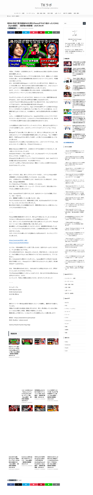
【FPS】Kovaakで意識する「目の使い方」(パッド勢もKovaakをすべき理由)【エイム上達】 (75, 262)
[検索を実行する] (84, 23)
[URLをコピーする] (56, 32)
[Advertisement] (27, 367)
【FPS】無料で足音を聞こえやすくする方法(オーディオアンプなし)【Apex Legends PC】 (75, 251)
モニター (67, 323)
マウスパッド (68, 320)
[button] (11, 32)
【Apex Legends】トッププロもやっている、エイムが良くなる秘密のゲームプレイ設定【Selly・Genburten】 (74, 240)
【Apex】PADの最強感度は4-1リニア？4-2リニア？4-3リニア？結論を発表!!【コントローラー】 (74, 152)
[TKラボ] (46, 6)
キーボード (67, 311)
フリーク (67, 314)
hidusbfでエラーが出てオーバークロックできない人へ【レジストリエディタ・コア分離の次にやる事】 (74, 181)
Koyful (19, 28)
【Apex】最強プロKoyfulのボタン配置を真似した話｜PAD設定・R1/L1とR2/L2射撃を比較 (74, 158)
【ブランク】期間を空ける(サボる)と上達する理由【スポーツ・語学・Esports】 (74, 256)
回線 (66, 326)
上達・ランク (68, 290)
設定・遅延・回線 (69, 284)
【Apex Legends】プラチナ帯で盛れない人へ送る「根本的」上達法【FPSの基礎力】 (74, 268)
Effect (66, 341)
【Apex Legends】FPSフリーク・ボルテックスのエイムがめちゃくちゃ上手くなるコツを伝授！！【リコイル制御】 (74, 187)
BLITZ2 (67, 302)
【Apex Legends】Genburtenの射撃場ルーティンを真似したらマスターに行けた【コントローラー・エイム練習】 (74, 175)
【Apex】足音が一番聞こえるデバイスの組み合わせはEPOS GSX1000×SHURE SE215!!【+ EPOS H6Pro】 (74, 246)
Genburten (67, 344)
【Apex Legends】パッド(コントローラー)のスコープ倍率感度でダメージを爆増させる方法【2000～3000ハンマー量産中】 (75, 193)
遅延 (66, 332)
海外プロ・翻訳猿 (12, 28)
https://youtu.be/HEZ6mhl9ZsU (19, 243)
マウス (66, 317)
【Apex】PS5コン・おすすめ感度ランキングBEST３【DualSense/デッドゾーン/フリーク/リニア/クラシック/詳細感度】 (75, 170)
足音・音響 (67, 287)
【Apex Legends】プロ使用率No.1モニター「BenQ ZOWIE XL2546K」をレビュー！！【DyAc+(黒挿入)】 (74, 234)
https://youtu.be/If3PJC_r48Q (18, 240)
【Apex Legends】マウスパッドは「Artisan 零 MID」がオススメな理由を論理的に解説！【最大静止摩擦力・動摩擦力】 (74, 211)
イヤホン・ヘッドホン (70, 308)
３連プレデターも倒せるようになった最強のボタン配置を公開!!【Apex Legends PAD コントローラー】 (74, 164)
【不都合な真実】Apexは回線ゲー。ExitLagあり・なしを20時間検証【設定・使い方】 (74, 224)
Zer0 (66, 350)
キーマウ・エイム (69, 281)
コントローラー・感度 (70, 278)
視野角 (66, 329)
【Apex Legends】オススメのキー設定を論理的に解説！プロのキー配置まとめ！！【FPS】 (74, 199)
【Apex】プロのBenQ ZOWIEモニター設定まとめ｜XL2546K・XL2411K (74, 229)
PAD (66, 305)
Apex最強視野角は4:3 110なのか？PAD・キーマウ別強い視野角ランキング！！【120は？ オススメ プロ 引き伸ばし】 (74, 218)
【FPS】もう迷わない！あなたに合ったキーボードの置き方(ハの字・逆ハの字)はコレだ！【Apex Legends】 (74, 205)
